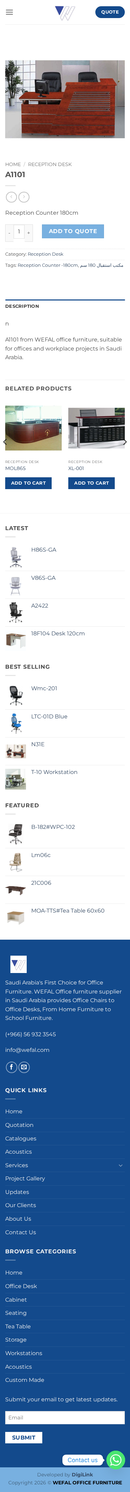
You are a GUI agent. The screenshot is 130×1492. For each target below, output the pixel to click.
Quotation (19, 1125)
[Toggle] (120, 1165)
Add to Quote (73, 231)
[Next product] (11, 197)
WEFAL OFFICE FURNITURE (87, 1482)
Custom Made (24, 1380)
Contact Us (20, 1232)
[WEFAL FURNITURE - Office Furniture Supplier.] (65, 12)
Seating (16, 1313)
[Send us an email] (24, 1067)
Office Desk (21, 1286)
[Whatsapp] (115, 1460)
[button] (9, 11)
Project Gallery (25, 1178)
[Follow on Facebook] (11, 1067)
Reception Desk (50, 164)
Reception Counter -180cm (48, 265)
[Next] (124, 455)
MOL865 (15, 468)
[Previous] (5, 455)
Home (13, 164)
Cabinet (16, 1299)
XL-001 (76, 468)
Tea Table (18, 1326)
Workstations (23, 1353)
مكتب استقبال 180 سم (101, 265)
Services (16, 1165)
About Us (18, 1218)
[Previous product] (23, 197)
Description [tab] (22, 306)
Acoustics (18, 1151)
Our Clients (20, 1205)
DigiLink (82, 1475)
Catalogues (20, 1138)
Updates (17, 1192)
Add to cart (28, 483)
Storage (16, 1339)
